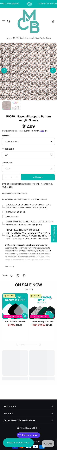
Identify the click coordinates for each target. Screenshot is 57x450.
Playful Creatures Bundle (15, 323)
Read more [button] (9, 266)
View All (27, 289)
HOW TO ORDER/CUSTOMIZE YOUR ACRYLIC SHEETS (24, 199)
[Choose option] (24, 316)
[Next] (53, 70)
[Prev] (4, 70)
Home (8, 38)
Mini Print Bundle (42, 324)
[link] (11, 275)
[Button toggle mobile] (4, 21)
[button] (8, 21)
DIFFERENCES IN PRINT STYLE (14, 193)
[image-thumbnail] (6, 105)
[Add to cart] (51, 318)
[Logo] (28, 21)
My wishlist (54, 232)
